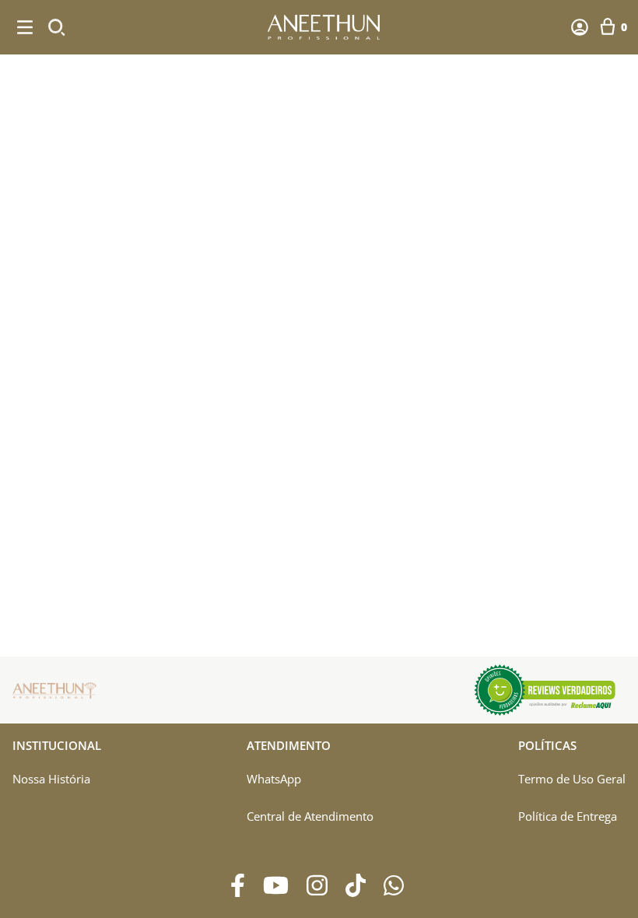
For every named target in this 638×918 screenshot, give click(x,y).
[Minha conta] (580, 27)
